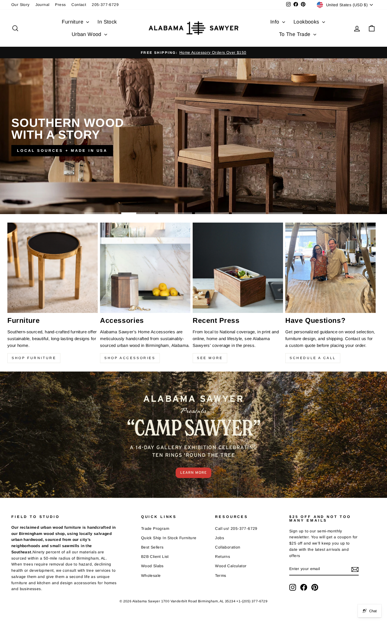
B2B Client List (155, 556)
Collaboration (227, 547)
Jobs (219, 538)
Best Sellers (152, 547)
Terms (220, 575)
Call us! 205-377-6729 (236, 528)
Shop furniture (34, 358)
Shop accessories (130, 358)
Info (275, 22)
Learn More (193, 472)
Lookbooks (307, 22)
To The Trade (295, 34)
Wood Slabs (152, 566)
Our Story (20, 5)
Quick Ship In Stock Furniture (169, 538)
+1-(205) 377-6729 (251, 601)
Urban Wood (87, 34)
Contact (78, 5)
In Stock (107, 22)
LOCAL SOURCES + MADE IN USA (62, 150)
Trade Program (155, 528)
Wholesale (151, 575)
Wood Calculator (230, 566)
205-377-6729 (105, 5)
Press (60, 5)
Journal (42, 5)
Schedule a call (313, 358)
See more (210, 358)
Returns (222, 556)
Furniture (73, 22)
